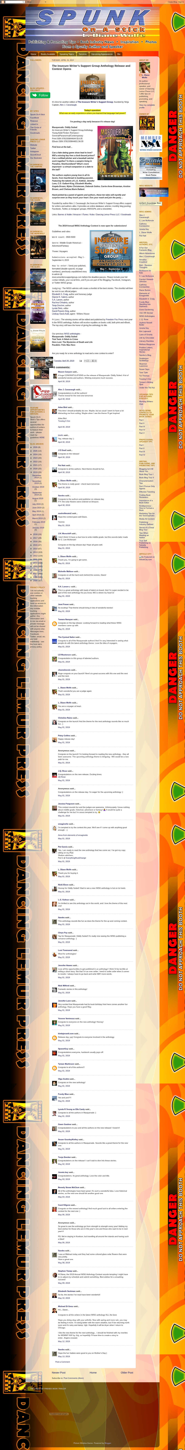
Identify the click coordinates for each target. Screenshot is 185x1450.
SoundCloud (35, 155)
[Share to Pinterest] (95, 360)
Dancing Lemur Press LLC (108, 214)
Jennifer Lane (64, 1001)
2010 (35, 563)
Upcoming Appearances (102, 54)
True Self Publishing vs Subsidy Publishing (144, 544)
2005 (35, 581)
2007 (35, 574)
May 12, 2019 (64, 1341)
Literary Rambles (146, 341)
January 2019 (38, 528)
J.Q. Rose (62, 771)
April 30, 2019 (64, 381)
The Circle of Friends (35, 128)
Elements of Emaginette (144, 294)
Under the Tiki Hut (147, 388)
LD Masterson (64, 655)
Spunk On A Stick (37, 114)
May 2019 (36, 511)
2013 (35, 552)
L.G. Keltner (63, 900)
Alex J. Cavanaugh (66, 390)
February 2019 (38, 522)
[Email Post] (80, 361)
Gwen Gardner (64, 1124)
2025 (35, 451)
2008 (35, 570)
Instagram (34, 151)
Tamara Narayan (65, 619)
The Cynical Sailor (66, 637)
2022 (35, 462)
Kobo (92, 214)
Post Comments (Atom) (74, 1378)
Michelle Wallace (65, 571)
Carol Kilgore (64, 1205)
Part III (142, 427)
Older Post (127, 1372)
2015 (35, 545)
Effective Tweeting (147, 492)
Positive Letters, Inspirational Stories (146, 350)
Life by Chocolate (146, 338)
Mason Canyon (65, 372)
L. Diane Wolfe (65, 481)
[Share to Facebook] (93, 360)
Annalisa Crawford (143, 261)
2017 (35, 538)
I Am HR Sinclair (146, 313)
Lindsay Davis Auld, (60, 314)
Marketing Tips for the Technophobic (147, 514)
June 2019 (37, 508)
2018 (35, 534)
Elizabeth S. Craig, (60, 294)
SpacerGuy (63, 1049)
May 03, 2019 (64, 1179)
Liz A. (60, 435)
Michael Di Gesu (65, 1306)
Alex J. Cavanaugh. (68, 105)
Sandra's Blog (145, 355)
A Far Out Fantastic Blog (145, 249)
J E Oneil (62, 450)
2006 (35, 577)
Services (83, 54)
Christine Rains (65, 718)
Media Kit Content (147, 519)
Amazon (77, 214)
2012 (35, 556)
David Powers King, (60, 311)
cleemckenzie (64, 670)
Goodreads (126, 214)
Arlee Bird (62, 407)
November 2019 (36, 482)
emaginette (63, 824)
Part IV (142, 430)
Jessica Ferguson (66, 804)
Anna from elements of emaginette (73, 835)
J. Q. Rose (143, 319)
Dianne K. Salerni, (60, 297)
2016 (35, 542)
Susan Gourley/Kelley (68, 1139)
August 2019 (37, 498)
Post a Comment (62, 1362)
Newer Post (58, 1372)
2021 (35, 465)
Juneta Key (144, 229)
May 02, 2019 (64, 1164)
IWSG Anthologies (147, 316)
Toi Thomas (144, 376)
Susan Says (144, 369)
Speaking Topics (67, 54)
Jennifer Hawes (65, 965)
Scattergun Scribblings (144, 359)
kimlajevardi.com (66, 1034)
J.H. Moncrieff (64, 534)
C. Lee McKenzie (146, 221)
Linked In (34, 124)
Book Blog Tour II (146, 478)
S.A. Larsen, (57, 300)
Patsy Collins (64, 736)
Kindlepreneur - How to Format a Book (146, 508)
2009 (35, 566)
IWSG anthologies (72, 334)
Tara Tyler (143, 373)
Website (33, 145)
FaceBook (34, 118)
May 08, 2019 (64, 1263)
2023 (35, 458)
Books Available (48, 54)
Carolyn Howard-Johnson (146, 280)
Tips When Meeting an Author (144, 535)
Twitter (33, 148)
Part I (141, 420)
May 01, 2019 (64, 525)
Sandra (61, 496)
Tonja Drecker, (58, 305)
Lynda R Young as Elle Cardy (71, 1109)
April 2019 (37, 515)
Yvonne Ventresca (66, 1019)
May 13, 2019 (64, 1356)
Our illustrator (36, 158)
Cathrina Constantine (144, 225)
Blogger (108, 1443)
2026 (35, 447)
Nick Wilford (63, 986)
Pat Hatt (61, 465)
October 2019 (38, 487)
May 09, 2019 (64, 1283)
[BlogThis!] (88, 360)
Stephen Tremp (65, 1271)
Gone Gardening (146, 310)
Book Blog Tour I (146, 474)
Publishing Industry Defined (146, 523)
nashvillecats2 (65, 513)
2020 (35, 469)
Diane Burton (144, 290)
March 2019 (37, 518)
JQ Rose (62, 777)
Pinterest (34, 121)
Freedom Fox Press (115, 319)
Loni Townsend (65, 950)
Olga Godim (63, 1079)
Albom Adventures (147, 253)
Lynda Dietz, (57, 308)
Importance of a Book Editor (146, 501)
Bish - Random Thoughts (145, 266)
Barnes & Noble (65, 214)
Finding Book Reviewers (144, 496)
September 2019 (37, 494)
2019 (35, 472)
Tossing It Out (64, 421)
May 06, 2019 (64, 1215)
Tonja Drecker (64, 1157)
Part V (142, 433)
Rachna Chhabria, (60, 302)
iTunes (85, 214)
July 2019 (36, 504)
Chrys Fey (62, 933)
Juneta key (63, 1172)
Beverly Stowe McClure (68, 1187)
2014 (35, 549)
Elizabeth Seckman (67, 1291)
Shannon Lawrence (143, 365)
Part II (141, 423)
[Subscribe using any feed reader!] (38, 105)
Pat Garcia (63, 847)
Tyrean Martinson (66, 1064)
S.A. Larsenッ (64, 587)
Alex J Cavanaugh (147, 256)
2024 (35, 454)
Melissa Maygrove (147, 344)
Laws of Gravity (145, 335)
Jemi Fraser (63, 604)
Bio (118, 54)
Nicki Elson (63, 885)
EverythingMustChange (76, 858)
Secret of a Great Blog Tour (146, 529)
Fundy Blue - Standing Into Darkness (145, 304)
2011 (35, 559)
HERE (42, 438)
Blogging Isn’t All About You (146, 470)
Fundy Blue (63, 1094)
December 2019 (36, 476)
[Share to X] (90, 360)
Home (33, 54)
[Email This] (85, 360)
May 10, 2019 (64, 1298)
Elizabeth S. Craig (147, 299)
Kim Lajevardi (145, 331)
